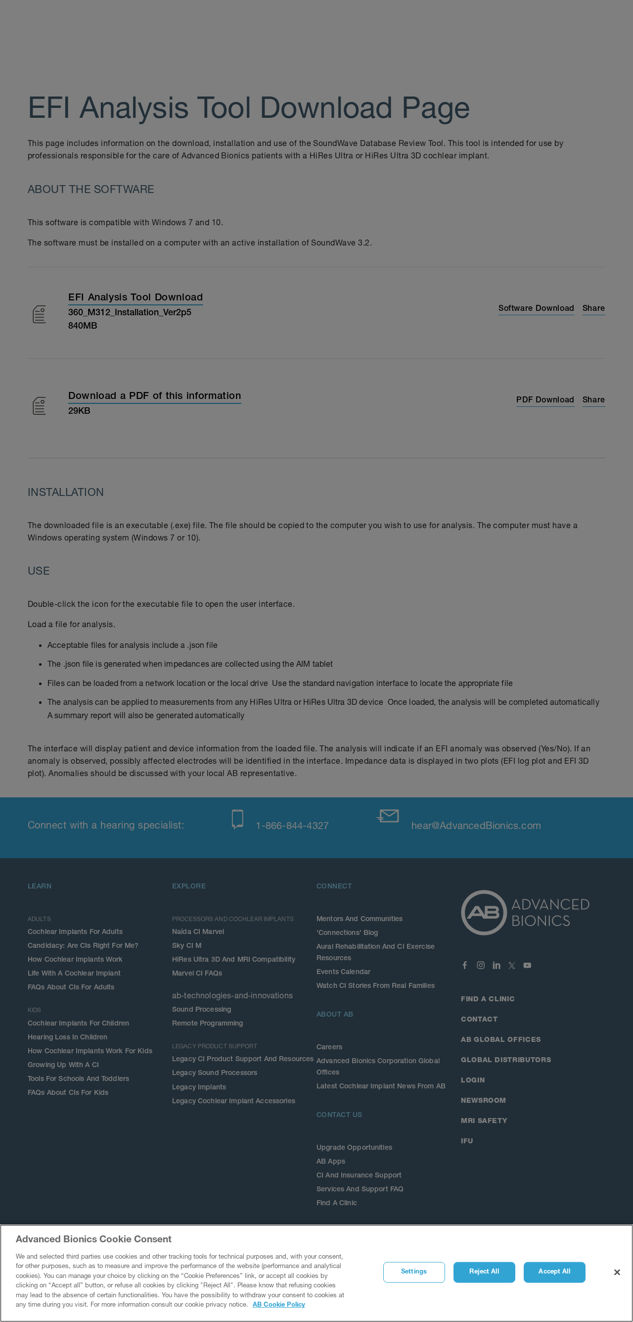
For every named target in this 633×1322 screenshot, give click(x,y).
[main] (316, 1273)
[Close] (617, 1272)
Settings (414, 1272)
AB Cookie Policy (279, 1305)
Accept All (554, 1272)
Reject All (483, 1272)
